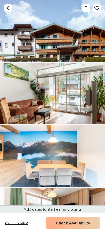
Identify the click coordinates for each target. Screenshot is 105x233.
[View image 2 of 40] (52, 93)
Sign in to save (16, 222)
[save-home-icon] (94, 8)
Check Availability (73, 223)
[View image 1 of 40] (52, 31)
